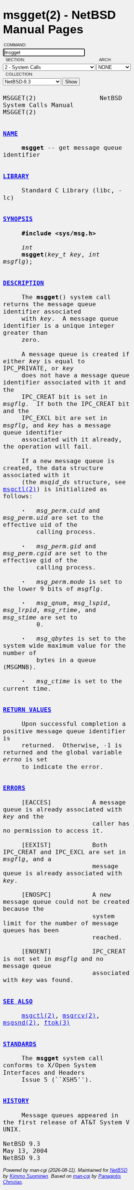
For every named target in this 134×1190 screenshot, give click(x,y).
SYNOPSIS (18, 218)
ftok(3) (57, 1022)
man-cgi (81, 1176)
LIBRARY (16, 176)
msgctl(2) (19, 489)
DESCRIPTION (23, 283)
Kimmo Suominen (29, 1176)
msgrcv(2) (79, 1015)
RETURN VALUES (27, 709)
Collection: (19, 74)
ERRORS (14, 787)
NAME (10, 133)
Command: (17, 45)
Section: (17, 59)
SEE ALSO (18, 1001)
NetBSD (118, 1170)
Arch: (108, 59)
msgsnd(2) (19, 1022)
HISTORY (16, 1100)
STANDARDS (19, 1044)
